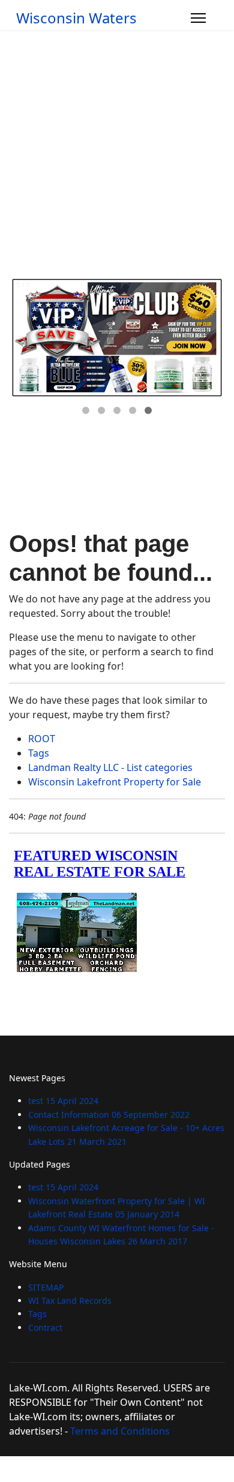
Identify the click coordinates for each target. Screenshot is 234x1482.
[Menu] (198, 18)
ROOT (41, 738)
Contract (45, 1327)
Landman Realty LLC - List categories (110, 767)
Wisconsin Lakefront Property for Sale (114, 781)
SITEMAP (46, 1287)
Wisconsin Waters (76, 18)
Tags (38, 753)
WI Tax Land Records (70, 1300)
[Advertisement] (117, 153)
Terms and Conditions (120, 1431)
